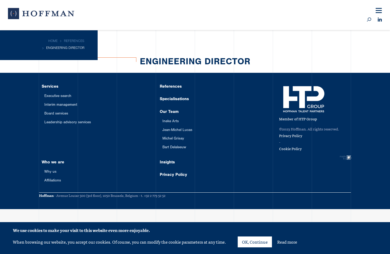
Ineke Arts (170, 122)
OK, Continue (255, 241)
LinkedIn (380, 20)
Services (50, 87)
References (171, 87)
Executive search (57, 96)
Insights (167, 162)
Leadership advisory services (67, 123)
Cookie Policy (290, 148)
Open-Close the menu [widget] (378, 11)
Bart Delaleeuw (174, 148)
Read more (287, 241)
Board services (56, 114)
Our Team (169, 112)
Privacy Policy (173, 175)
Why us (50, 172)
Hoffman (41, 14)
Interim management (60, 105)
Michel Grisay (173, 139)
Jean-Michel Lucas (177, 130)
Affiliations (52, 181)
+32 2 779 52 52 (154, 195)
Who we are (53, 162)
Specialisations (174, 99)
